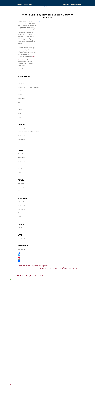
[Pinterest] (47, 257)
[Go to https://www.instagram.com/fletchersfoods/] (10, 385)
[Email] (47, 259)
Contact (22, 276)
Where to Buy (76, 5)
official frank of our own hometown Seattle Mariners (26, 58)
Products (28, 5)
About (19, 5)
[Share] (47, 261)
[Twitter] (47, 255)
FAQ (18, 276)
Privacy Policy (30, 276)
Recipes (66, 5)
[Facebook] (47, 253)
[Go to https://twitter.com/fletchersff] (10, 388)
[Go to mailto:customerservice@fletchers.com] (10, 390)
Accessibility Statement (41, 276)
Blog (14, 276)
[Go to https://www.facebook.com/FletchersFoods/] (10, 387)
